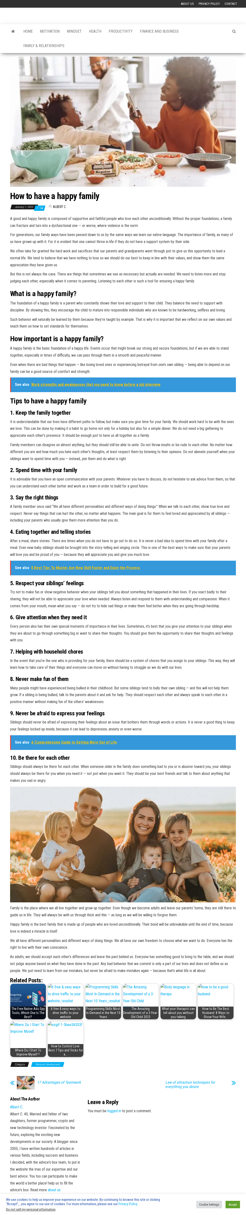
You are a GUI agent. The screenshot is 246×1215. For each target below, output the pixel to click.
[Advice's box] (13, 31)
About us (187, 4)
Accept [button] (232, 1204)
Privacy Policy (209, 4)
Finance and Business (159, 31)
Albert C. (60, 207)
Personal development (47, 1064)
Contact (231, 4)
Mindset (74, 31)
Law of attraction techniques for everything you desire (190, 1084)
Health (95, 31)
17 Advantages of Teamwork (59, 1082)
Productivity (121, 31)
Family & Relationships (43, 45)
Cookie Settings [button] (209, 1204)
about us (54, 1190)
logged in (114, 1111)
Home (28, 31)
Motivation (50, 31)
